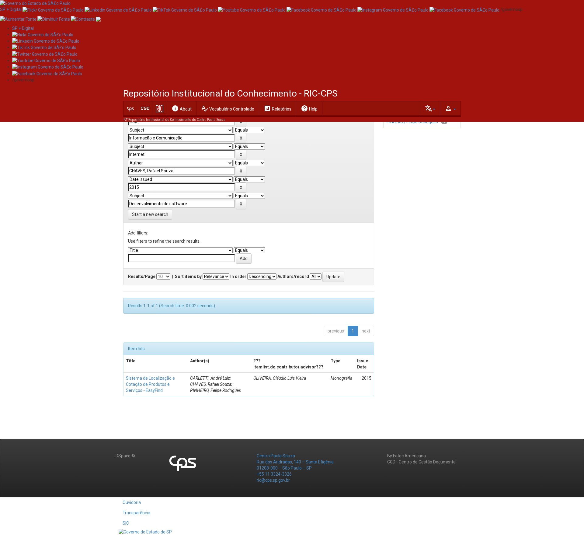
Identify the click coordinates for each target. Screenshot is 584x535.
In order (238, 276)
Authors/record (293, 276)
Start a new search (150, 214)
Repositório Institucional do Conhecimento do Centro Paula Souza (176, 120)
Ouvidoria (132, 502)
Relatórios (277, 108)
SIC (126, 523)
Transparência (136, 512)
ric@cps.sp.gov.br (273, 480)
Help (309, 108)
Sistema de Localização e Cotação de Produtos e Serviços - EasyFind (150, 384)
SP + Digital (11, 9)
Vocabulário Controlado (227, 108)
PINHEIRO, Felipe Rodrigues (412, 121)
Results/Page (141, 276)
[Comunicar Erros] (98, 18)
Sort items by (188, 276)
